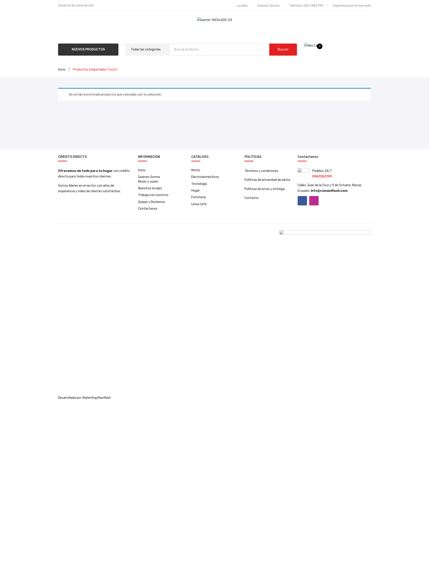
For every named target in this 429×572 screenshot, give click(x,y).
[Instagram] (314, 200)
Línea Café (199, 204)
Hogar (195, 190)
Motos (195, 170)
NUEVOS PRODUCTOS (88, 49)
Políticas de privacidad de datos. (267, 180)
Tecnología (199, 184)
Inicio (61, 69)
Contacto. (251, 198)
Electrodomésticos (205, 177)
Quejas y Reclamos (151, 202)
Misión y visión (148, 182)
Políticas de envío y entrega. (264, 189)
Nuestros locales (150, 188)
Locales (242, 6)
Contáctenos (147, 209)
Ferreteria (198, 197)
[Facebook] (302, 200)
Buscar (283, 49)
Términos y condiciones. (261, 171)
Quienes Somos (268, 6)
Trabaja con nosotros (153, 195)
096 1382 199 (313, 6)
